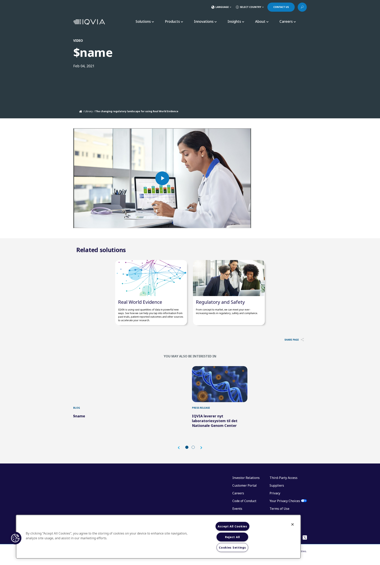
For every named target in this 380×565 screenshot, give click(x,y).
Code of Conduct (244, 501)
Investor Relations (246, 478)
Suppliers (277, 485)
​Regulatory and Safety (220, 302)
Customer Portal (244, 485)
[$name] (101, 384)
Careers (238, 493)
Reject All (232, 537)
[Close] (292, 524)
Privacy (275, 493)
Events (237, 508)
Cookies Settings (232, 547)
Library (89, 111)
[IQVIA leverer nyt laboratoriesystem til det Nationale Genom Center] (219, 384)
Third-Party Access (283, 478)
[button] (181, 448)
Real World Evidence (140, 302)
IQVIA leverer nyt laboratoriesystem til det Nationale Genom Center (215, 421)
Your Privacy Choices (285, 501)
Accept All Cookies (232, 526)
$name (79, 416)
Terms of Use (279, 508)
